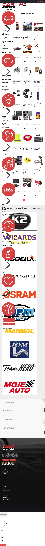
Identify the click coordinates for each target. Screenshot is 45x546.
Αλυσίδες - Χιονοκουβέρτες (6, 75)
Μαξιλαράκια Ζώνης (5, 150)
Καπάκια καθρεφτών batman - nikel (7, 214)
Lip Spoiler (3, 204)
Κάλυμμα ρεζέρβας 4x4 (5, 90)
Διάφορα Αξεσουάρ (5, 48)
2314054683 (4, 0)
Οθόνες (3, 178)
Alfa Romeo (6, 532)
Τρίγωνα (3, 298)
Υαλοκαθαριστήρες (5, 86)
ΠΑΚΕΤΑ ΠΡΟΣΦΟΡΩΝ (5, 316)
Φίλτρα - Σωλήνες (4, 244)
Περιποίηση (3, 271)
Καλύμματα (3, 38)
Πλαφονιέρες (4, 123)
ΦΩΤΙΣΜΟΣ (3, 107)
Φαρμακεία (5, 523)
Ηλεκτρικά (4, 477)
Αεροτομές (3, 207)
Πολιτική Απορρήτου (6, 501)
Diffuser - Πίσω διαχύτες (6, 210)
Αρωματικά (3, 269)
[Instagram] (40, 1)
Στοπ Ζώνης (4, 154)
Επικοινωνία (4, 503)
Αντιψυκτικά (4, 268)
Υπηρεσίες (4, 488)
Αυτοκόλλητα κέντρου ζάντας (6, 78)
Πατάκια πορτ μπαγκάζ (5, 37)
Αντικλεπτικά (4, 299)
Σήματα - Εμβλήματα (5, 76)
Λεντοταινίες (4, 119)
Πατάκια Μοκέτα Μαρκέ (5, 34)
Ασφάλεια (4, 486)
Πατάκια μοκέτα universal (6, 35)
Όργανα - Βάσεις (4, 242)
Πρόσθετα (3, 272)
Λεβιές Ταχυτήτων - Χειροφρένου (7, 41)
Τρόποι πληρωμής (5, 497)
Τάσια (3, 85)
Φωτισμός (4, 473)
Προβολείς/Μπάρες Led (5, 126)
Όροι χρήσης (4, 493)
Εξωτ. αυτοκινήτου (5, 471)
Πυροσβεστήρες (4, 295)
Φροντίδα (4, 484)
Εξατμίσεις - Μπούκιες (5, 241)
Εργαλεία (3, 301)
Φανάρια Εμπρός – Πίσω (5, 127)
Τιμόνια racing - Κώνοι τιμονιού (7, 245)
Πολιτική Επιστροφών (6, 499)
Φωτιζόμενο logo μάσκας (6, 124)
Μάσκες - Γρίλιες (4, 208)
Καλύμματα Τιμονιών (5, 44)
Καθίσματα (3, 45)
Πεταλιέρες (4, 42)
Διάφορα (3, 181)
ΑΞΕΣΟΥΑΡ (3, 142)
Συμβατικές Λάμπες (5, 120)
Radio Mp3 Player (4, 180)
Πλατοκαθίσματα (4, 49)
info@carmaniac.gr (10, 0)
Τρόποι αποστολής (5, 495)
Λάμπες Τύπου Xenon (5, 117)
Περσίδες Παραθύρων (5, 215)
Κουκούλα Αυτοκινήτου (5, 83)
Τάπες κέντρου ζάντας (5, 89)
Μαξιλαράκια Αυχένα (5, 151)
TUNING (3, 232)
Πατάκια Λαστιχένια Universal (6, 52)
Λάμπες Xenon (4, 116)
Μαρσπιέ (3, 211)
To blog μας (6, 321)
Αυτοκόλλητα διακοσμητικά (6, 79)
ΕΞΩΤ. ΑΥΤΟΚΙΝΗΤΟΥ (5, 67)
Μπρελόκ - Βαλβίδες (5, 153)
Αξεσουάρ (4, 475)
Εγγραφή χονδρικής (7, 323)
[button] (40, 168)
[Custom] (42, 1)
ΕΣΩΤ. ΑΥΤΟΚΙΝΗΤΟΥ (5, 25)
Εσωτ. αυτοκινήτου (4, 468)
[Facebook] (38, 1)
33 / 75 (5, 539)
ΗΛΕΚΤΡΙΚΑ (3, 171)
